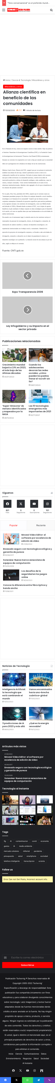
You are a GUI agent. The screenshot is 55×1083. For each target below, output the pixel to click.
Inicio (7, 80)
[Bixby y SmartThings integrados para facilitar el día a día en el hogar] (28, 810)
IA (14, 846)
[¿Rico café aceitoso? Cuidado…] (10, 799)
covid (34, 841)
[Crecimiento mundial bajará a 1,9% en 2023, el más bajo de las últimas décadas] (14, 355)
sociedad (44, 856)
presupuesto (9, 856)
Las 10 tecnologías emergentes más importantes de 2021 (40, 408)
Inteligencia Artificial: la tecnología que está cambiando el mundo (14, 694)
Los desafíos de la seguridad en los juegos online (34, 574)
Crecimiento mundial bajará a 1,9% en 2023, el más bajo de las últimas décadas (14, 369)
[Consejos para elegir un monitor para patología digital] (10, 810)
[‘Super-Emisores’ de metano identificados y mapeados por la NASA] (14, 396)
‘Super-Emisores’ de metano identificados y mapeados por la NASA (14, 410)
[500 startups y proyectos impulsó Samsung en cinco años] (28, 820)
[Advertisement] (27, 44)
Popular (14, 525)
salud (20, 856)
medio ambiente (25, 846)
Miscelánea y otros (40, 80)
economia (45, 841)
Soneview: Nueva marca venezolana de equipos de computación (24, 561)
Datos (43, 1054)
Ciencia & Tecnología (21, 80)
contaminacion (22, 841)
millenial (26, 851)
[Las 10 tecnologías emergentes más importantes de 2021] (41, 396)
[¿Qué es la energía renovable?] (41, 713)
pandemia (38, 851)
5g (5, 841)
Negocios (27, 1058)
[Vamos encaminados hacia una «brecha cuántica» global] (41, 679)
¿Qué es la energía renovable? (39, 725)
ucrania (42, 861)
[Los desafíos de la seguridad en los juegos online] (11, 575)
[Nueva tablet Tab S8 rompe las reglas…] (45, 820)
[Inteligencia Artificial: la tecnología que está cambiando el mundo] (14, 679)
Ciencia (18, 1054)
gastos (6, 846)
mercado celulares (11, 851)
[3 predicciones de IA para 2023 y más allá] (14, 713)
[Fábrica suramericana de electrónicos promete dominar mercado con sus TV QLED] (10, 820)
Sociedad (45, 1058)
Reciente (41, 525)
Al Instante (27, 1063)
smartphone (31, 856)
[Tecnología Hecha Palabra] (19, 10)
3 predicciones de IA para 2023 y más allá (13, 725)
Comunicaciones (31, 1054)
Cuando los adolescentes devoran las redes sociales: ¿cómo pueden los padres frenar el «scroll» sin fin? (39, 373)
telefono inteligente (12, 861)
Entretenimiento (13, 1058)
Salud (36, 1058)
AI (11, 841)
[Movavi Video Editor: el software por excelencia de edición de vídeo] (11, 538)
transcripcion (29, 861)
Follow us (7, 869)
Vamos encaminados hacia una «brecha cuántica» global (40, 692)
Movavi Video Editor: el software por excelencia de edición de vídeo (36, 537)
